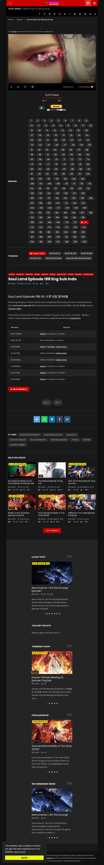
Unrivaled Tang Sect (59, 440)
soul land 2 (71, 435)
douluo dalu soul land (53, 435)
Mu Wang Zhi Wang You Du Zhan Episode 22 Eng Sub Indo (21, 482)
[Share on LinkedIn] (52, 419)
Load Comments (52, 531)
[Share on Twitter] (37, 419)
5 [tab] (54, 613)
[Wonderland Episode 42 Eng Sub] (52, 470)
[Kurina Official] (52, 3)
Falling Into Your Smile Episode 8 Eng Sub (81, 514)
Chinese (37, 274)
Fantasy (52, 274)
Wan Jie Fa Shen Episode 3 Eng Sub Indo (81, 482)
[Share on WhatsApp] (44, 419)
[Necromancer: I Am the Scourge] (52, 800)
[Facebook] (39, 13)
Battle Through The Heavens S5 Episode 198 (37, 9)
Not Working (14, 31)
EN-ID (11, 464)
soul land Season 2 (38, 440)
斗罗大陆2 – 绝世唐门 (17, 445)
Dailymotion (61, 346)
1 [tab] (44, 613)
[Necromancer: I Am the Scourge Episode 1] (52, 573)
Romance (78, 274)
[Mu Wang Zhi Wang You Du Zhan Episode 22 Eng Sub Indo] (22, 470)
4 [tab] (52, 613)
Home (10, 20)
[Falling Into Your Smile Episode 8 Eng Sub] (82, 502)
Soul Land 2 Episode (18, 440)
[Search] (94, 3)
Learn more (19, 851)
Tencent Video (14, 308)
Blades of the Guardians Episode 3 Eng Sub (18, 514)
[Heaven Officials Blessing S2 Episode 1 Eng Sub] (52, 662)
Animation (29, 274)
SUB (24, 464)
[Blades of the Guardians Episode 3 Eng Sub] (22, 502)
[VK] (59, 13)
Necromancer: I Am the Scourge (50, 814)
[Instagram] (69, 13)
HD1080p (18, 464)
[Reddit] (74, 13)
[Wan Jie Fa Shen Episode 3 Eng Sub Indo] (82, 470)
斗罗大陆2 (86, 440)
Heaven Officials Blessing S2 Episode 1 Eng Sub (47, 679)
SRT (82, 496)
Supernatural (88, 274)
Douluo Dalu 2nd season (29, 435)
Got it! (24, 857)
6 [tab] (57, 613)
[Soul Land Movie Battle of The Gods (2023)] (52, 502)
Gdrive (43, 334)
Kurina (13, 283)
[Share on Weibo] (67, 419)
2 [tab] (47, 613)
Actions (20, 20)
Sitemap (49, 858)
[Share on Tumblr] (59, 419)
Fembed (51, 346)
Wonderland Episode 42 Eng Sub (50, 482)
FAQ (48, 31)
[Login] (90, 13)
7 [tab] (59, 613)
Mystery (70, 274)
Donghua (44, 274)
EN (10, 496)
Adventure (20, 274)
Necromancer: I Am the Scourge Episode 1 (50, 589)
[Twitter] (44, 13)
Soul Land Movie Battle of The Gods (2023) (51, 514)
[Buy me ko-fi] (79, 13)
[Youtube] (64, 13)
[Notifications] (85, 13)
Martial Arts (61, 274)
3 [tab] (49, 613)
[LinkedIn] (49, 13)
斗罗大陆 (75, 440)
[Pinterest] (54, 13)
